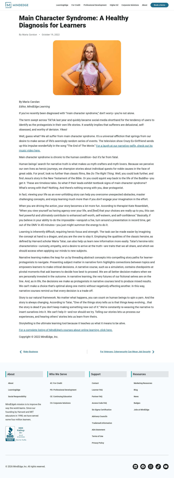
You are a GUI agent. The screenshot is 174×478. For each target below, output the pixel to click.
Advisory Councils (99, 416)
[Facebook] (143, 466)
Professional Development (95, 5)
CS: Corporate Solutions (60, 403)
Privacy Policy (98, 443)
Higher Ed (114, 5)
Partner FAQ (97, 396)
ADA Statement (98, 430)
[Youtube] (166, 466)
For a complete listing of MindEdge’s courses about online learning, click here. (65, 330)
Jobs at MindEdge (141, 410)
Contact (95, 383)
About (144, 5)
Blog (136, 390)
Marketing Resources (143, 383)
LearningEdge (62, 5)
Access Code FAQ (99, 403)
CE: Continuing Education (61, 396)
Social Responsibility (17, 396)
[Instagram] (150, 466)
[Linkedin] (135, 466)
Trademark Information (102, 423)
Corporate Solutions (130, 5)
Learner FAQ (97, 390)
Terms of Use (97, 436)
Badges (137, 403)
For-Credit (76, 5)
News (136, 396)
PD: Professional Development (63, 390)
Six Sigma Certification (101, 410)
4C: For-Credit (56, 383)
